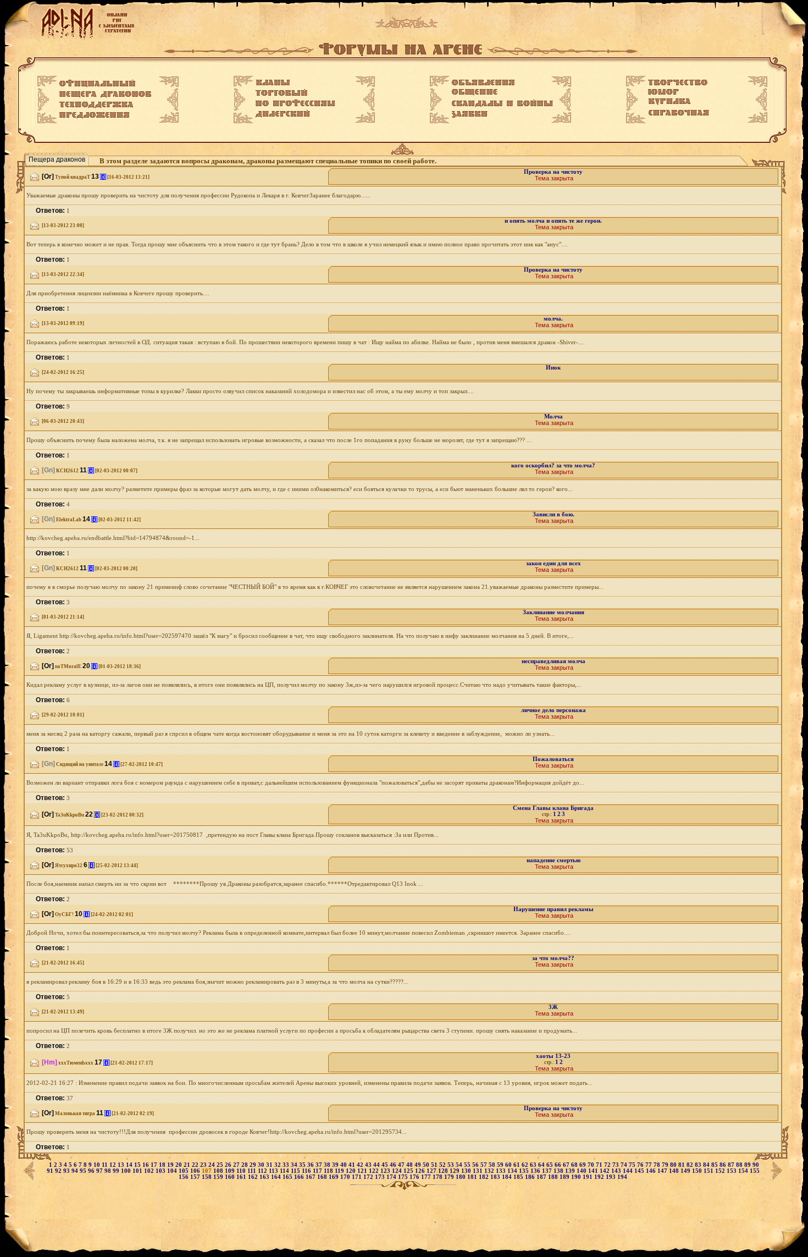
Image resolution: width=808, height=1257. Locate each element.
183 (496, 1177)
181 (473, 1177)
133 (501, 1171)
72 (608, 1165)
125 (409, 1171)
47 (402, 1165)
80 (674, 1165)
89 (748, 1165)
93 (67, 1171)
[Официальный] (97, 83)
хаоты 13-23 (553, 1056)
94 (75, 1171)
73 (616, 1165)
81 (682, 1165)
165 (288, 1177)
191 (588, 1177)
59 (501, 1165)
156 (184, 1177)
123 (386, 1171)
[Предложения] (94, 115)
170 (346, 1177)
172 (369, 1177)
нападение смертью (553, 860)
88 (740, 1165)
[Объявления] (483, 82)
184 (507, 1177)
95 (84, 1171)
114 (285, 1171)
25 (221, 1165)
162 (253, 1177)
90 (755, 1165)
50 (427, 1165)
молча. (553, 319)
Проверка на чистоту (553, 172)
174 (392, 1177)
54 (460, 1165)
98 (108, 1171)
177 (427, 1177)
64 (542, 1165)
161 (242, 1177)
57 (484, 1165)
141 (594, 1171)
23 (204, 1165)
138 (559, 1171)
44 (377, 1165)
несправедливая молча (553, 661)
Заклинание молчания (553, 612)
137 (548, 1171)
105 (184, 1171)
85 (715, 1165)
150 (698, 1171)
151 (709, 1171)
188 (554, 1177)
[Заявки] (470, 114)
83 (699, 1165)
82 (691, 1165)
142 (605, 1171)
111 (252, 1171)
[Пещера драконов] (105, 94)
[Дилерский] (283, 114)
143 (617, 1171)
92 (59, 1171)
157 (196, 1177)
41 (352, 1165)
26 (229, 1165)
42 (361, 1165)
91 (51, 1171)
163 (265, 1177)
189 (565, 1177)
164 (277, 1177)
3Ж (553, 1007)
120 (351, 1171)
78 (658, 1165)
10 (97, 1165)
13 (122, 1165)
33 (287, 1165)
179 (450, 1177)
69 (583, 1165)
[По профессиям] (295, 103)
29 (254, 1165)
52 (443, 1165)
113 (274, 1171)
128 (444, 1171)
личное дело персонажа (553, 710)
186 (530, 1177)
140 (582, 1171)
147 (663, 1171)
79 (666, 1165)
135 (524, 1171)
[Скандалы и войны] (502, 103)
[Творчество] (677, 82)
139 (571, 1171)
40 (344, 1165)
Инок (553, 368)
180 (461, 1177)
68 (575, 1165)
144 (628, 1171)
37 (320, 1165)
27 (237, 1165)
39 (336, 1165)
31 (270, 1165)
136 (536, 1171)
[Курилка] (669, 101)
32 (278, 1165)
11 (105, 1165)
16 (146, 1165)
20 (179, 1165)
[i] (103, 177)
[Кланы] (273, 82)
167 (311, 1177)
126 (421, 1171)
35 (303, 1165)
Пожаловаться (553, 759)
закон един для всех (553, 563)
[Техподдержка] (96, 105)
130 (467, 1171)
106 (196, 1171)
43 (369, 1165)
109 (230, 1171)
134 (513, 1171)
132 (490, 1171)
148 (674, 1171)
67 (567, 1165)
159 (219, 1177)
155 (755, 1171)
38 (328, 1165)
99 (117, 1171)
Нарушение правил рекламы (553, 909)
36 (311, 1165)
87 (732, 1165)
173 (380, 1177)
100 (126, 1171)
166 (300, 1177)
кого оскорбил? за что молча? (553, 465)
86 (724, 1165)
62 (526, 1165)
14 (130, 1165)
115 (296, 1171)
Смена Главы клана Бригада (553, 808)
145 (640, 1171)
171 (357, 1177)
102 (150, 1171)
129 (455, 1171)
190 (577, 1177)
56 (476, 1165)
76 (641, 1165)
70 (592, 1165)
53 (451, 1165)
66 (559, 1165)
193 (611, 1177)
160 (230, 1177)
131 (478, 1171)
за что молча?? (553, 958)
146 (651, 1171)
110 (241, 1171)
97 (100, 1171)
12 (113, 1165)
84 (707, 1165)
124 (397, 1171)
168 (323, 1177)
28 (245, 1165)
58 (493, 1165)
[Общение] (474, 92)
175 (403, 1177)
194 (622, 1177)
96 (92, 1171)
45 (385, 1165)
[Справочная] (678, 113)
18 (163, 1165)
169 (334, 1177)
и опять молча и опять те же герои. (553, 221)
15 (138, 1165)
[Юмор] (663, 92)
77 (649, 1165)
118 (329, 1171)
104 (173, 1171)
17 (155, 1165)
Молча (553, 417)
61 (517, 1165)
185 (519, 1177)
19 (171, 1165)
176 (415, 1177)
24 (212, 1165)
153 (732, 1171)
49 (418, 1165)
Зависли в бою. (553, 514)
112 (263, 1171)
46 (394, 1165)
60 (509, 1165)
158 (207, 1177)
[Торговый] (281, 92)
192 (600, 1177)
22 (196, 1165)
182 (484, 1177)
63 (534, 1165)
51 (435, 1165)
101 (138, 1171)
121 (363, 1171)
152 (721, 1171)
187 (542, 1177)
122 (374, 1171)
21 (188, 1165)
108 (219, 1171)
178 (438, 1177)
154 (744, 1171)
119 (340, 1171)
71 (600, 1165)
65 (550, 1165)
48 (410, 1165)
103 (161, 1171)
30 (262, 1165)
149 (686, 1171)
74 (625, 1165)
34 (295, 1165)
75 (633, 1165)
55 (468, 1165)
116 (307, 1171)
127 (432, 1171)
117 (318, 1171)
